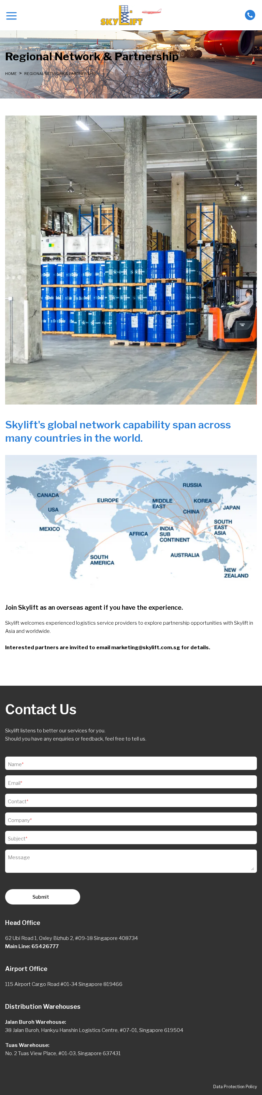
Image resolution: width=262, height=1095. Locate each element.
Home (11, 73)
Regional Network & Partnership (60, 73)
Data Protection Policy (235, 1086)
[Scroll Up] (12, 1083)
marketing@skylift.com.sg (145, 647)
